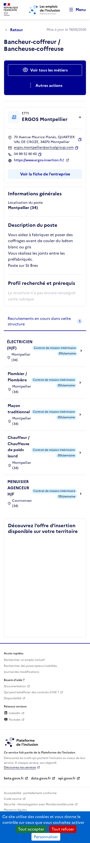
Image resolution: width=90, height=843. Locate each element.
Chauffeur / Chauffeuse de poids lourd (19, 447)
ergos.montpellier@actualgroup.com (44, 147)
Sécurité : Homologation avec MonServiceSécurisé (39, 804)
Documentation (15, 686)
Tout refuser (63, 829)
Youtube (14, 719)
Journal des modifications (21, 672)
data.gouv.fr (41, 778)
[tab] (45, 321)
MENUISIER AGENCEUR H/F (18, 488)
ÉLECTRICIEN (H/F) (19, 345)
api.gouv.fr (67, 778)
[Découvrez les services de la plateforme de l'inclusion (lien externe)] (22, 742)
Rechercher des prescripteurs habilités (30, 666)
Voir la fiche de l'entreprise (45, 174)
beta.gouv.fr (14, 778)
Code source (13, 799)
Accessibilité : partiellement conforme (30, 793)
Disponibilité (12, 698)
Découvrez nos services (20, 767)
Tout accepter (31, 829)
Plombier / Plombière (17, 377)
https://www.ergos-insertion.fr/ (39, 160)
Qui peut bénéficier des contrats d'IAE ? (31, 692)
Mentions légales (15, 810)
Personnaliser (46, 837)
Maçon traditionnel (19, 409)
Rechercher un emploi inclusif (24, 660)
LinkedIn (14, 713)
